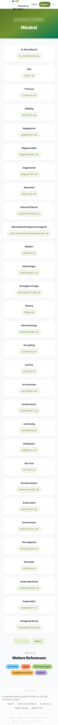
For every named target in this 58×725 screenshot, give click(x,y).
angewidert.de (29, 607)
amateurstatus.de (29, 489)
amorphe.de (29, 568)
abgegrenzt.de (29, 134)
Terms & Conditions (27, 704)
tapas (26, 666)
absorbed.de (29, 194)
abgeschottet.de (29, 154)
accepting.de (29, 351)
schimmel (12, 666)
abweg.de (29, 312)
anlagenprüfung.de (29, 627)
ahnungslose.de (29, 548)
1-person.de (29, 95)
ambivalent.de (29, 509)
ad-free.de (29, 470)
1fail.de (29, 75)
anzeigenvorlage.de (29, 292)
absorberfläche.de (29, 213)
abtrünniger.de (29, 272)
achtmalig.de (29, 430)
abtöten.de (29, 253)
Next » (38, 641)
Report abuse (21, 708)
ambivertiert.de (29, 529)
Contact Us (45, 704)
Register (45, 4)
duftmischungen (42, 666)
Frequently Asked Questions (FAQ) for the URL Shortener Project (25, 698)
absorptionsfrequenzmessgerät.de (29, 233)
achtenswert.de (29, 410)
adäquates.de (29, 450)
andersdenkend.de (29, 588)
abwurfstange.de (29, 332)
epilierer (41, 672)
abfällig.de (29, 115)
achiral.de (29, 371)
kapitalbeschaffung (22, 672)
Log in (34, 4)
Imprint (10, 704)
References (37, 708)
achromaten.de (29, 391)
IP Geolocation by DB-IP (38, 718)
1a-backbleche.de (29, 56)
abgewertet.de (29, 174)
